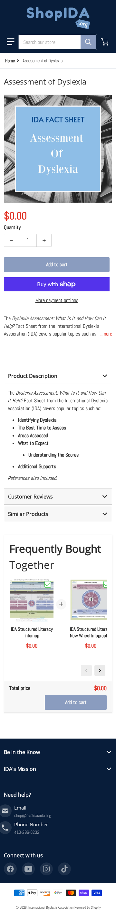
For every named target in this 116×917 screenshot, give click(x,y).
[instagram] (46, 868)
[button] (10, 41)
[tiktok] (64, 868)
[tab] (58, 376)
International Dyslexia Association (50, 907)
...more (106, 333)
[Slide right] (99, 670)
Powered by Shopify (87, 907)
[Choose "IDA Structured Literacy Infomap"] (47, 584)
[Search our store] (88, 42)
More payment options (56, 300)
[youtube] (28, 868)
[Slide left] (86, 670)
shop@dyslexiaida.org (32, 815)
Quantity (12, 227)
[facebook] (10, 868)
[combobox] (55, 42)
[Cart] (105, 42)
